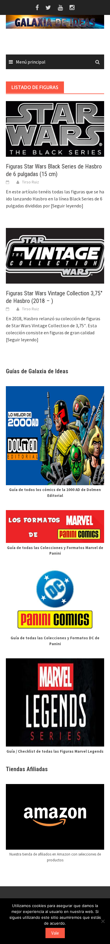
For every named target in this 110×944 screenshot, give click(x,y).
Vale (55, 933)
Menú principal (30, 62)
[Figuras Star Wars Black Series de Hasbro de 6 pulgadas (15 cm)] (55, 128)
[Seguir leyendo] (67, 206)
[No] (103, 921)
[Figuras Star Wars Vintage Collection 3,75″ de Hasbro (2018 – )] (55, 255)
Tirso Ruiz (30, 182)
